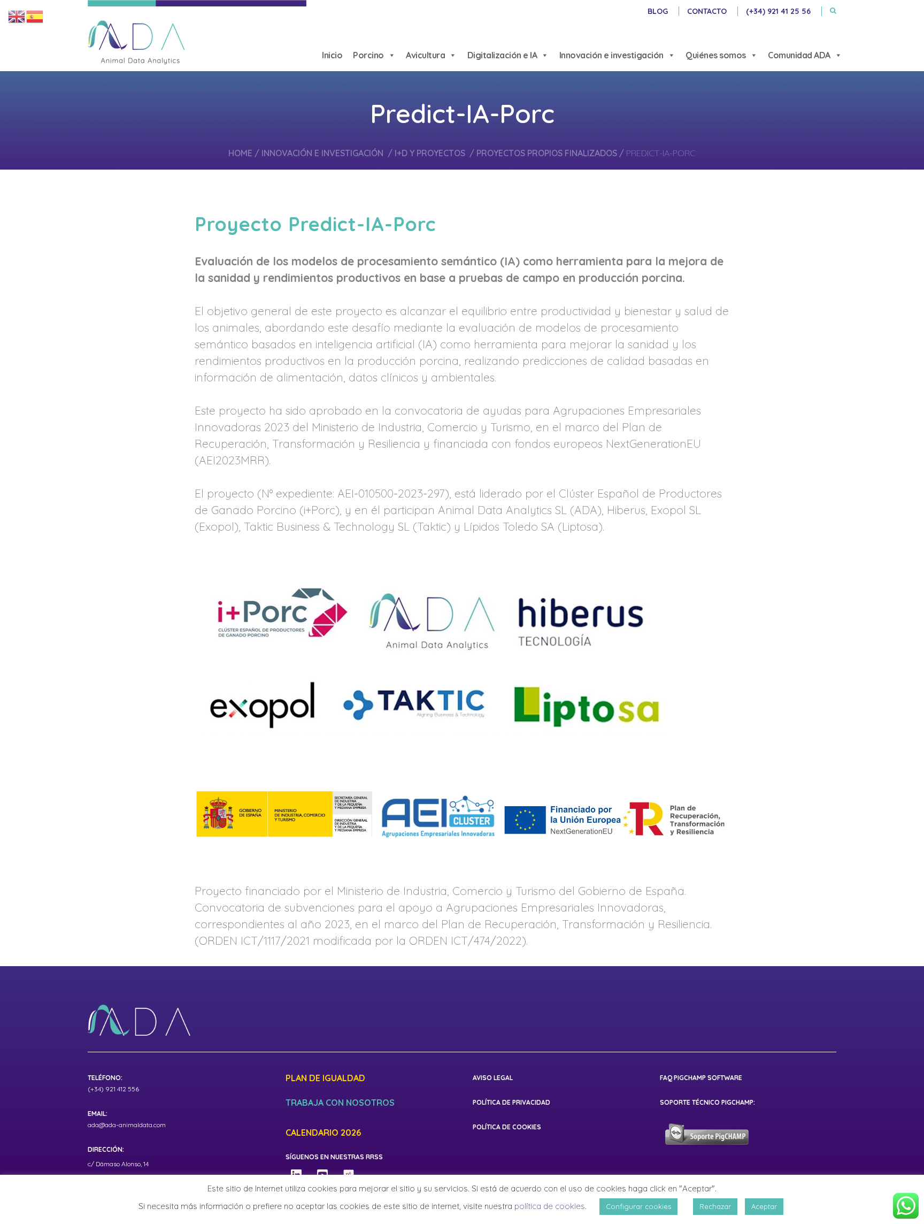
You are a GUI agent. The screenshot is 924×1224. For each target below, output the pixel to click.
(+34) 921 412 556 (113, 1089)
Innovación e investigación (611, 55)
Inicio (332, 55)
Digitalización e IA (502, 55)
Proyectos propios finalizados (546, 153)
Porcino (368, 55)
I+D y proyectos (430, 153)
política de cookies (549, 1206)
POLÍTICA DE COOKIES (507, 1127)
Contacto (707, 11)
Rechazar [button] (715, 1206)
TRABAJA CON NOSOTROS (340, 1103)
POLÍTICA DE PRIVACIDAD (511, 1102)
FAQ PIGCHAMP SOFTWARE (701, 1078)
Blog (658, 11)
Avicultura (425, 55)
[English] (17, 16)
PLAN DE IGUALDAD (325, 1078)
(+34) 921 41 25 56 (778, 11)
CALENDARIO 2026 (323, 1133)
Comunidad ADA (799, 55)
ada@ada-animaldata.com (127, 1125)
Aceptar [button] (764, 1206)
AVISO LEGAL (493, 1078)
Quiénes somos (716, 55)
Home (240, 153)
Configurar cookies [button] (638, 1206)
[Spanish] (35, 16)
